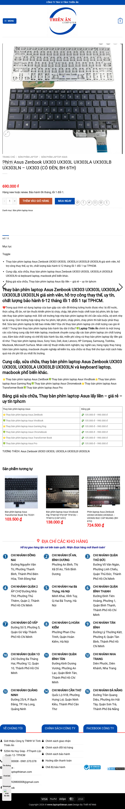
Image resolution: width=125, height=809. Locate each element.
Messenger (7, 786)
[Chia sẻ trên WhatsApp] (77, 202)
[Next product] (5, 162)
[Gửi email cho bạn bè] (95, 202)
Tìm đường (7, 765)
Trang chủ (8, 157)
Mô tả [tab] (5, 238)
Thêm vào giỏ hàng (36, 201)
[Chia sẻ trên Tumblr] (107, 202)
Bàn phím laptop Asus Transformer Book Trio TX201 (20, 513)
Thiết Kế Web (89, 804)
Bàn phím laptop (28, 157)
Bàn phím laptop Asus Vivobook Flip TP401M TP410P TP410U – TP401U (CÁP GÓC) (62, 515)
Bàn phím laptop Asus (54, 157)
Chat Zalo (6, 776)
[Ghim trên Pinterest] (101, 202)
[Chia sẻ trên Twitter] (89, 202)
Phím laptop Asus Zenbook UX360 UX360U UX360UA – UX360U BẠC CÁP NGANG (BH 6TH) (102, 516)
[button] (10, 21)
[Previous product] (11, 162)
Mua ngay (65, 201)
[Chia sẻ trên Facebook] (83, 202)
